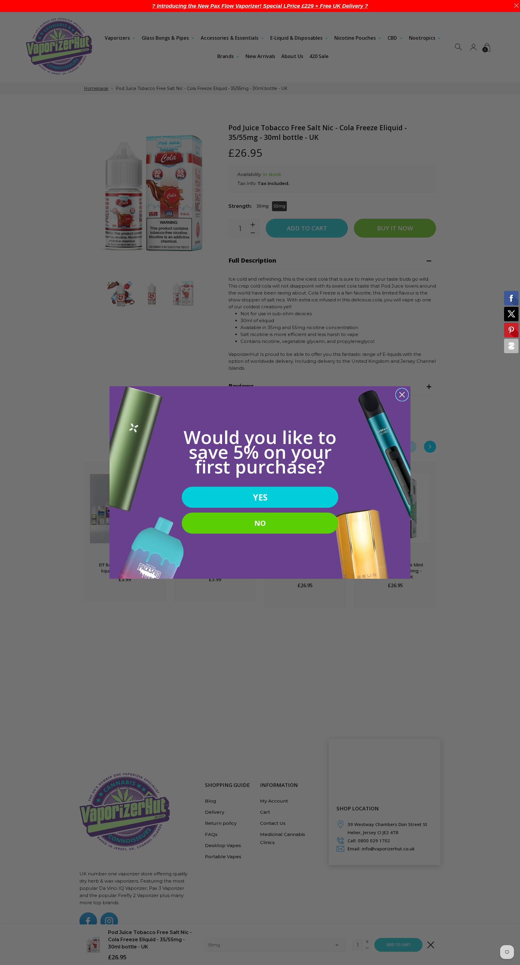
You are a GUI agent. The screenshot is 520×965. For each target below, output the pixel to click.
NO (260, 523)
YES (260, 497)
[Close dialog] (402, 395)
